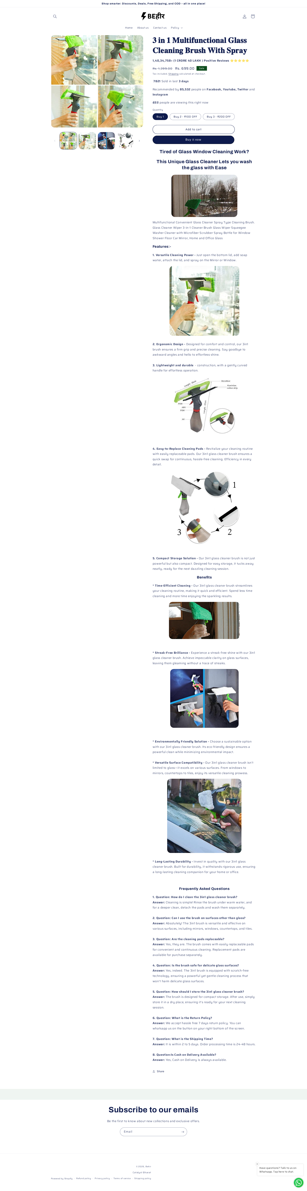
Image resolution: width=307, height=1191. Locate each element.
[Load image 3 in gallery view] (106, 140)
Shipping (173, 74)
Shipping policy (142, 1178)
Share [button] (160, 1071)
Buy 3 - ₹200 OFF (219, 117)
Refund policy (83, 1178)
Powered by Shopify (62, 1178)
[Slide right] (139, 141)
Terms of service (122, 1178)
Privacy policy (102, 1178)
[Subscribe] (183, 1131)
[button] (55, 16)
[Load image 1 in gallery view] (68, 140)
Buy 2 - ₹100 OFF (185, 117)
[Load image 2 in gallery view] (87, 140)
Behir (148, 1166)
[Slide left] (55, 141)
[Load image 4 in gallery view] (125, 140)
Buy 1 (160, 117)
